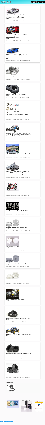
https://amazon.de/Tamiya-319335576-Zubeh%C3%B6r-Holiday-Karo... (18, 339)
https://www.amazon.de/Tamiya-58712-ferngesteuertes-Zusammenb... (18, 60)
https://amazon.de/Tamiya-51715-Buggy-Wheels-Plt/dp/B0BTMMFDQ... (18, 79)
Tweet (2, 421)
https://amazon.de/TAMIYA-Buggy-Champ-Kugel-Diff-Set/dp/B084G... (18, 119)
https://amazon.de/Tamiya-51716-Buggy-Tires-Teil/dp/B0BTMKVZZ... (18, 97)
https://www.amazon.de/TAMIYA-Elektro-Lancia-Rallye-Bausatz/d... (17, 20)
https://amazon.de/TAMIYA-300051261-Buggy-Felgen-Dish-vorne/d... (18, 266)
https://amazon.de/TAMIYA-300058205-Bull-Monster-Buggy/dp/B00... (18, 157)
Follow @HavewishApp (9, 421)
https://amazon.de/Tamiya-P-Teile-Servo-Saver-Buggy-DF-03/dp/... (17, 214)
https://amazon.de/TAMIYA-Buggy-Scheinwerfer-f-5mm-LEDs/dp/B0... (18, 302)
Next (43, 407)
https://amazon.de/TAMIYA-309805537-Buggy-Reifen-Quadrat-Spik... (18, 358)
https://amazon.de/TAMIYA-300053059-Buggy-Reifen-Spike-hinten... (18, 377)
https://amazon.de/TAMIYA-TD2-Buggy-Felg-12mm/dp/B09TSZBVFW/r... (18, 230)
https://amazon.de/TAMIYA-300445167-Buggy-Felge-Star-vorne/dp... (18, 283)
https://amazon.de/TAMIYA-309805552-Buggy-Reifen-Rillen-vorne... (17, 321)
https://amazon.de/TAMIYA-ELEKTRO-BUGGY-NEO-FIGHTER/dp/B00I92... (19, 139)
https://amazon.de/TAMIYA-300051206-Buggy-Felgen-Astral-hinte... (17, 250)
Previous (5, 407)
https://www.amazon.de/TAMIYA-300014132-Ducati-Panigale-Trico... (18, 195)
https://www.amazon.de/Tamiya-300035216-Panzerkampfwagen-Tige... (18, 177)
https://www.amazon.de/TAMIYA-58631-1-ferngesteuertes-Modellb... (18, 40)
